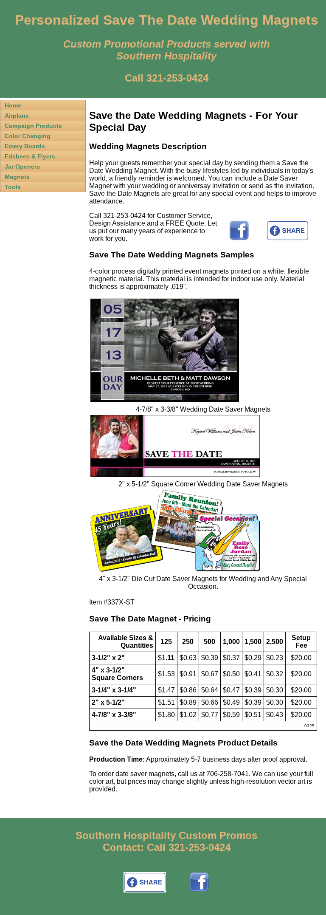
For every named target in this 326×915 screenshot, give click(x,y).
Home (13, 105)
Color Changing (28, 136)
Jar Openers (22, 166)
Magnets (17, 176)
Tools (13, 187)
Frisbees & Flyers (30, 156)
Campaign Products (33, 125)
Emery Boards (25, 146)
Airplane (17, 115)
